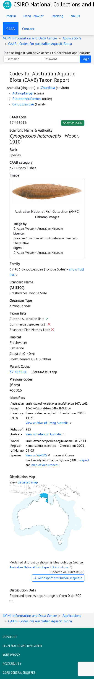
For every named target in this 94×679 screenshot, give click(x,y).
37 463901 (18, 372)
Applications (72, 38)
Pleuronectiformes (26, 98)
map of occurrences (45, 465)
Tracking (57, 16)
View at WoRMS (36, 455)
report (84, 460)
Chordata (48, 87)
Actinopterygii (22, 93)
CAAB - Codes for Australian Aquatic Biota (40, 43)
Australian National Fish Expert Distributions (39, 567)
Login (85, 59)
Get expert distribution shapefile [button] (59, 578)
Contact (28, 28)
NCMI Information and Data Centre (30, 38)
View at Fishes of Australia (43, 434)
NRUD (75, 16)
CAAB (10, 28)
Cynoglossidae (23, 104)
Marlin (11, 16)
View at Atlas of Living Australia (47, 423)
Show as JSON (72, 123)
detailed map (28, 482)
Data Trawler (33, 16)
